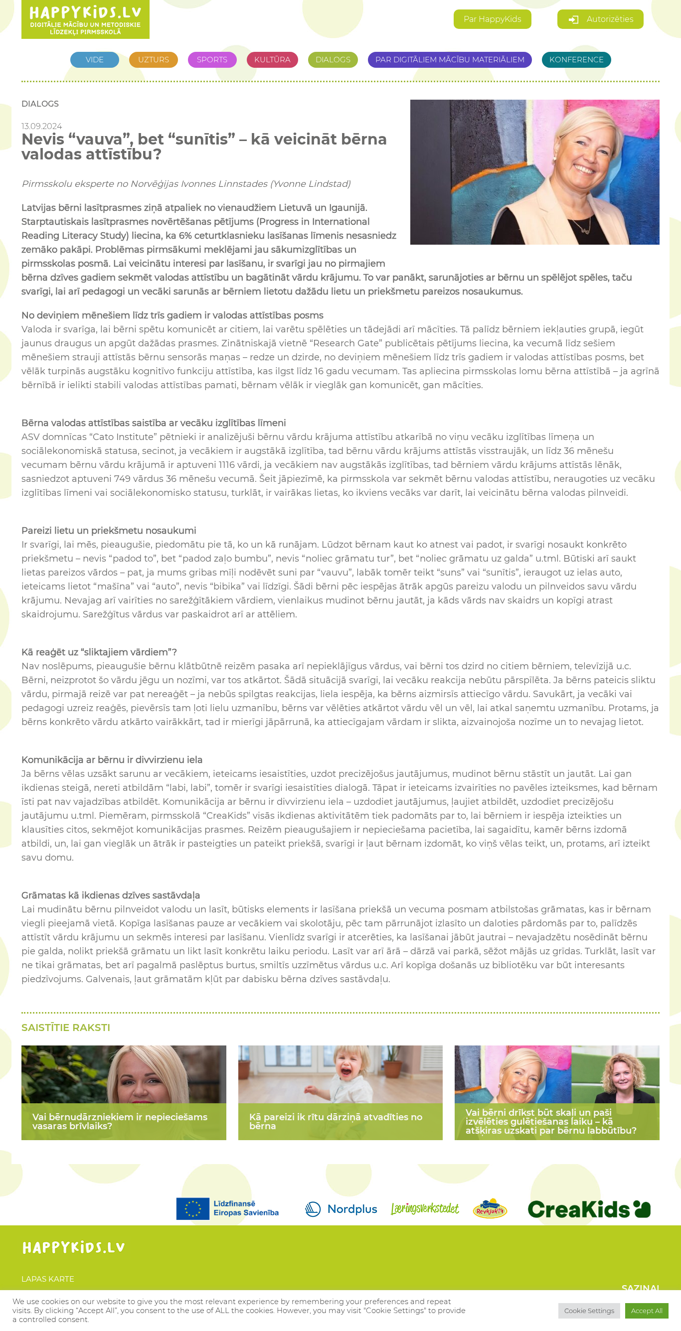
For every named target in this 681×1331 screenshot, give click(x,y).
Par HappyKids (492, 19)
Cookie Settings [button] (589, 1311)
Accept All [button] (647, 1311)
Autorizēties (609, 19)
